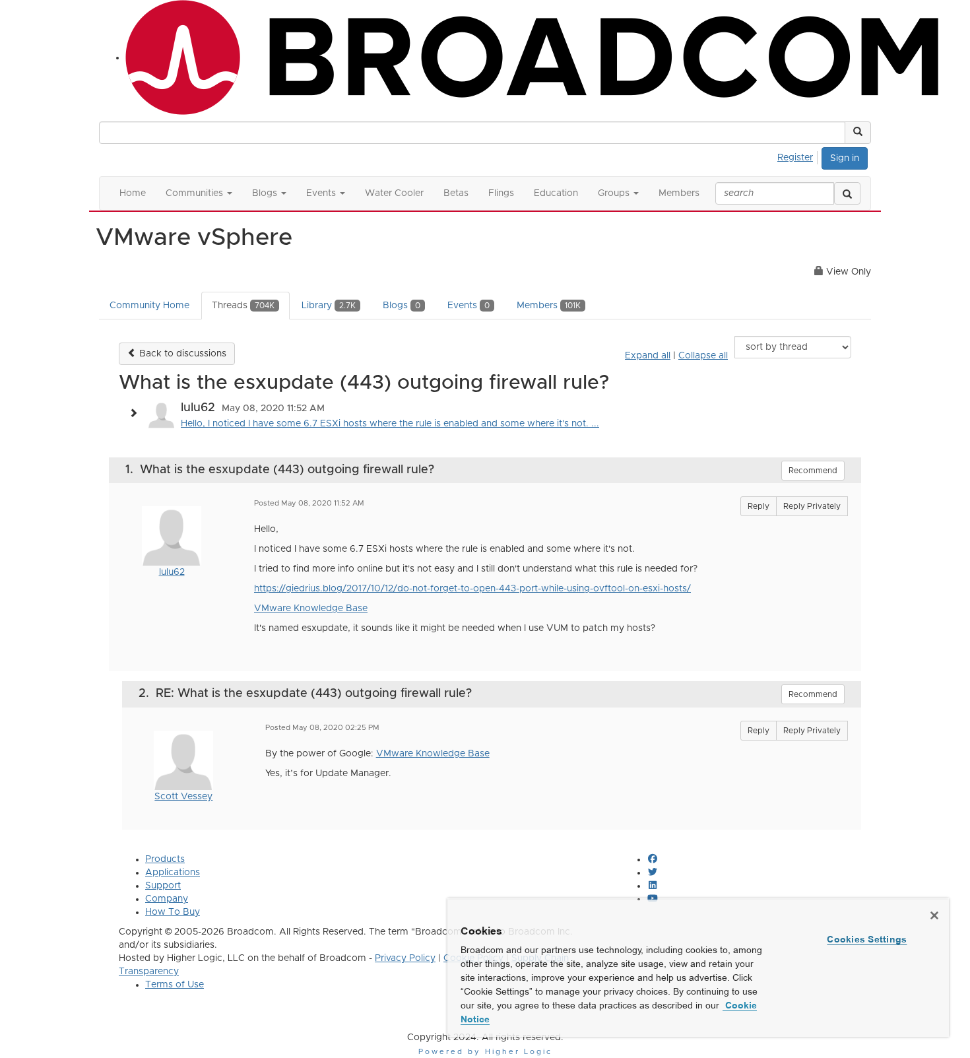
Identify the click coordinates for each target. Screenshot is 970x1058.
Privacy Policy (405, 958)
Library (329, 305)
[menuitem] (799, 155)
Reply (758, 506)
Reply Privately (812, 506)
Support (163, 885)
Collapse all (703, 355)
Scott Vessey (183, 796)
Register (795, 157)
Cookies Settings (867, 939)
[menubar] (799, 155)
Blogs (401, 305)
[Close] (934, 915)
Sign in (844, 158)
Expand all (647, 355)
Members (549, 305)
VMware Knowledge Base (311, 608)
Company (166, 899)
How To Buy (172, 912)
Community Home (149, 305)
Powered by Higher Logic (485, 1051)
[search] (847, 193)
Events (468, 305)
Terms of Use (174, 984)
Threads (243, 305)
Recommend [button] (813, 471)
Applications (172, 872)
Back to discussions (181, 353)
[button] (858, 132)
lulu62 (172, 572)
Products (165, 859)
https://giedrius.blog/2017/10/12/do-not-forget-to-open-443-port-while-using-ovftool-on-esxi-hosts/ (472, 588)
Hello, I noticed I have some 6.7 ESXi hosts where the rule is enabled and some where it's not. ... (390, 423)
